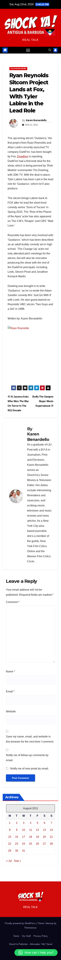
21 (51, 836)
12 (37, 829)
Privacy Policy (41, 936)
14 (51, 829)
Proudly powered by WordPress (20, 923)
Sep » (17, 860)
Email (10, 691)
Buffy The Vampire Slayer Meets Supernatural (42, 401)
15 (9, 836)
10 (23, 829)
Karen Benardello (36, 120)
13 (44, 829)
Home (16, 936)
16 (16, 836)
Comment (12, 602)
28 (51, 843)
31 (23, 850)
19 (37, 836)
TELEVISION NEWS (18, 68)
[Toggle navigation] (28, 50)
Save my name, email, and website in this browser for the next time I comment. (30, 739)
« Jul (9, 860)
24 (23, 843)
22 (9, 843)
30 (16, 850)
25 (30, 843)
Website (11, 711)
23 (16, 843)
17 (23, 836)
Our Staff (26, 936)
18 (30, 836)
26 (37, 843)
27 (44, 843)
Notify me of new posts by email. (29, 768)
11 (30, 829)
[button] (49, 50)
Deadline (22, 156)
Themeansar (30, 927)
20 (44, 836)
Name (10, 671)
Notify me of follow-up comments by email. (27, 758)
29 (9, 850)
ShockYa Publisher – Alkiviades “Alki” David (30, 944)
